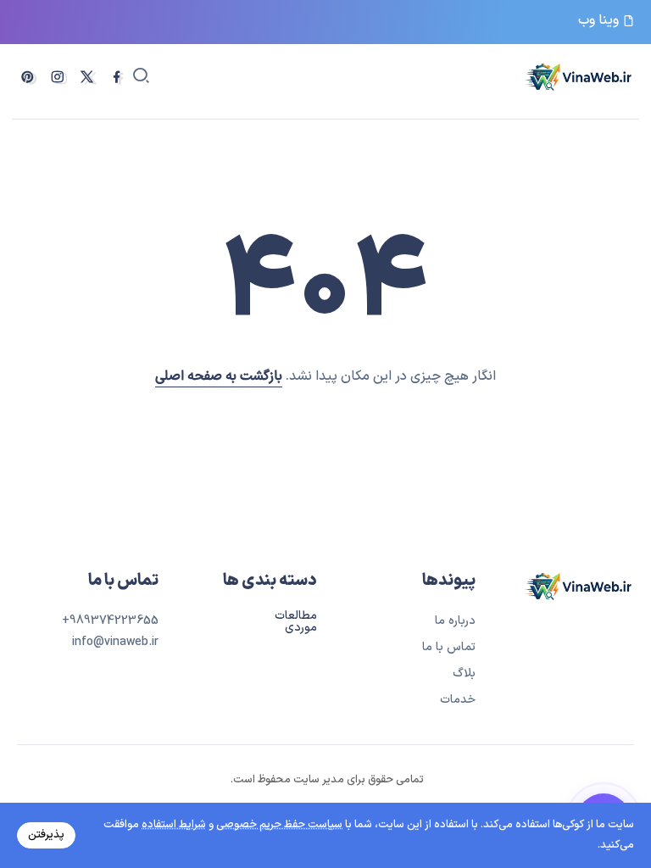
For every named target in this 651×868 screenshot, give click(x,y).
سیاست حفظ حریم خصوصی (279, 824)
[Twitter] (86, 76)
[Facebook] (116, 76)
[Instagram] (57, 76)
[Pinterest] (27, 76)
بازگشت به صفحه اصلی (218, 376)
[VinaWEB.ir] (579, 76)
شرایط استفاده (174, 824)
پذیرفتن (46, 834)
